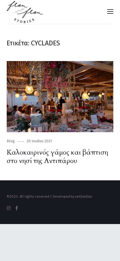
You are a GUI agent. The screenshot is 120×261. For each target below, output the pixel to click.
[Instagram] (9, 208)
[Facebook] (17, 208)
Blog (11, 141)
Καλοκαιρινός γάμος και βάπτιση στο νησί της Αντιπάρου (57, 157)
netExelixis (83, 196)
